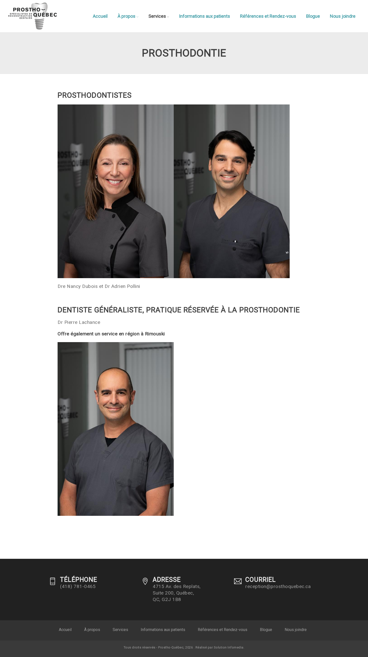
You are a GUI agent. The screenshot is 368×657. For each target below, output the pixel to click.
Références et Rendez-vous (268, 16)
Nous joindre (342, 16)
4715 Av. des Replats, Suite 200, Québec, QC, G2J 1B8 (177, 593)
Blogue (313, 16)
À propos (127, 16)
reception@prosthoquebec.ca (278, 586)
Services (157, 16)
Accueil (100, 16)
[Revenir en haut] (351, 640)
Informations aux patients (204, 16)
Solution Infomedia (229, 647)
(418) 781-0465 (78, 586)
